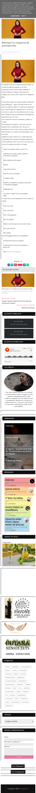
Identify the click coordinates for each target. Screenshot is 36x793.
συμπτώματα (21, 695)
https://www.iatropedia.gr (13, 251)
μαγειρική (20, 684)
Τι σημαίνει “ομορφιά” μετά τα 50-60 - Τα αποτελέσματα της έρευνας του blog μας (19, 451)
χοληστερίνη (15, 702)
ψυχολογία (25, 702)
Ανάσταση (9, 426)
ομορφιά (26, 688)
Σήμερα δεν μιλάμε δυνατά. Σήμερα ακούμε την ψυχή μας (14, 522)
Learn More (15, 16)
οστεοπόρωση (9, 691)
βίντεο (7, 670)
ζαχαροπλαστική (10, 681)
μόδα (14, 688)
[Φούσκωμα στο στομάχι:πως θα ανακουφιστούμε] (18, 28)
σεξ (6, 695)
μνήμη (28, 684)
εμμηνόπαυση (9, 677)
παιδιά (18, 691)
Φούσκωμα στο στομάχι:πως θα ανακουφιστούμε (17, 289)
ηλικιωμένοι (22, 681)
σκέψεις (12, 695)
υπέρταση (24, 698)
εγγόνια (23, 674)
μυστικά (14, 52)
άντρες (7, 667)
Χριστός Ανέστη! (12, 437)
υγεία (18, 52)
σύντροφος (8, 698)
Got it (24, 16)
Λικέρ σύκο (6, 542)
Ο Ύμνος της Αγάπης (13, 460)
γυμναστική (22, 670)
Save (21, 265)
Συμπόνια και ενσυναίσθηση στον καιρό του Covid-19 (20, 363)
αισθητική (15, 667)
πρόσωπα (26, 691)
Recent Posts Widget (10, 533)
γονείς (14, 670)
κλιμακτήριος (9, 684)
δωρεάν (16, 674)
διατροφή (8, 674)
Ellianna (6, 363)
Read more (13, 485)
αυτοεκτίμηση (25, 667)
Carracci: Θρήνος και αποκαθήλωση (14, 508)
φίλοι (7, 702)
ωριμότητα (8, 705)
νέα (20, 688)
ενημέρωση (20, 677)
